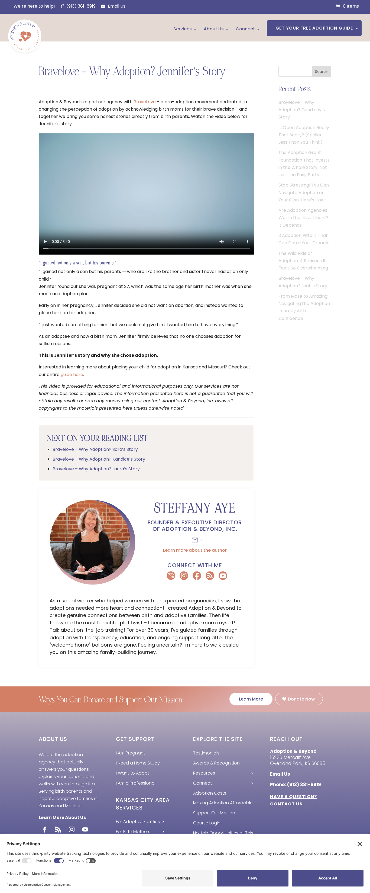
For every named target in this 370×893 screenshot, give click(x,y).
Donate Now (301, 699)
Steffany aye (195, 508)
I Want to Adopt (132, 773)
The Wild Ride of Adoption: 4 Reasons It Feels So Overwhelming (303, 260)
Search (321, 71)
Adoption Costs (209, 793)
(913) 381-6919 (80, 6)
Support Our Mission (214, 813)
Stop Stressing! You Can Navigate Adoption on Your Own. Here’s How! (303, 192)
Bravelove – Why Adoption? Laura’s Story (96, 469)
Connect (245, 29)
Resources (204, 773)
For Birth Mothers (133, 831)
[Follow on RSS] (58, 829)
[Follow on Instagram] (71, 829)
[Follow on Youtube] (85, 829)
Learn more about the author (195, 550)
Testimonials (206, 753)
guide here (72, 374)
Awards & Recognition (216, 763)
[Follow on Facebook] (44, 829)
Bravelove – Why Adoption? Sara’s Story (95, 449)
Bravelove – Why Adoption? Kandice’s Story (99, 459)
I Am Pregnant (130, 753)
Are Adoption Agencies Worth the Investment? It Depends (303, 217)
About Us (214, 29)
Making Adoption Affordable (223, 803)
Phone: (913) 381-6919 (295, 784)
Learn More (251, 699)
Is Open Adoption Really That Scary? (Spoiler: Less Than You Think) (303, 134)
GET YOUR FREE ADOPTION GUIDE (314, 28)
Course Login (206, 823)
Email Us (116, 6)
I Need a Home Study (138, 763)
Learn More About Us (62, 817)
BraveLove (145, 102)
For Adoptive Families (138, 821)
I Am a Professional (135, 783)
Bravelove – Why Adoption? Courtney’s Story (301, 109)
